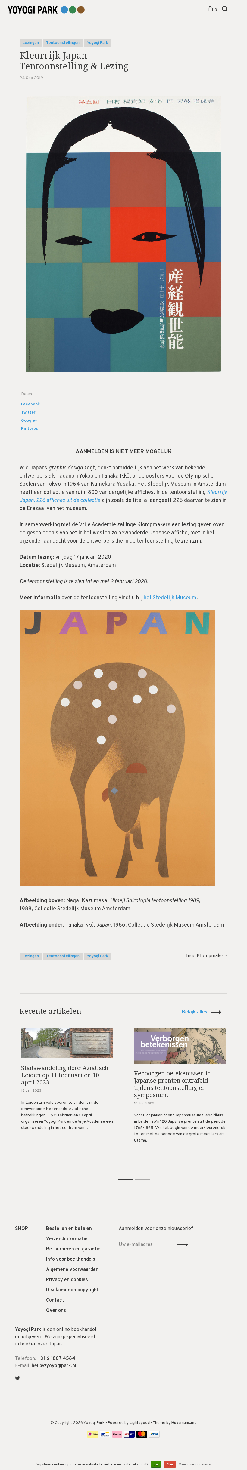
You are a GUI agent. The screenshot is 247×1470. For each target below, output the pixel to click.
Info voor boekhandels (70, 1259)
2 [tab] (147, 1173)
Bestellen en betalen (69, 1229)
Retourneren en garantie (73, 1249)
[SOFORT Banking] (117, 1436)
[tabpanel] (67, 1093)
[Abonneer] (181, 1244)
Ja (156, 1464)
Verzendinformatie (67, 1239)
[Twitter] (17, 1379)
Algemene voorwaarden (72, 1270)
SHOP (21, 1229)
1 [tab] (130, 1173)
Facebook (30, 404)
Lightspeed (140, 1423)
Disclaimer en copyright (72, 1290)
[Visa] (154, 1436)
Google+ (29, 420)
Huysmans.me (184, 1423)
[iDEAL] (92, 1436)
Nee (170, 1464)
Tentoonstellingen (63, 43)
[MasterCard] (141, 1436)
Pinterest (30, 428)
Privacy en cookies (67, 1280)
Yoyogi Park (97, 43)
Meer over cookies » (195, 1464)
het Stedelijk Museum (170, 598)
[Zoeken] (225, 10)
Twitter (28, 412)
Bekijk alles (194, 1012)
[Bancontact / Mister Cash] (105, 1436)
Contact (55, 1300)
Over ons (56, 1311)
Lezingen (31, 43)
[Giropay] (129, 1436)
